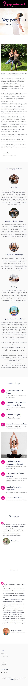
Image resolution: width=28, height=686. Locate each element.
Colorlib (16, 679)
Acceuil (2, 653)
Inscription (3, 666)
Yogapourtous (4, 655)
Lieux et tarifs (4, 662)
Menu (15, 7)
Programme (3, 664)
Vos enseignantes (4, 656)
